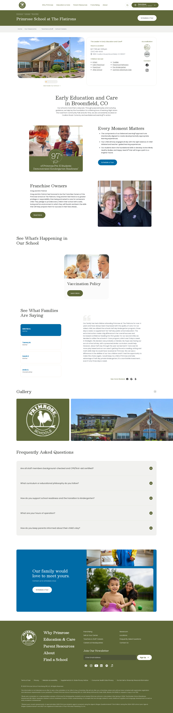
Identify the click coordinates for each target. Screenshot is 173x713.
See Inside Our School (51, 86)
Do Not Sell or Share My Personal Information (133, 680)
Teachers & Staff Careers (93, 639)
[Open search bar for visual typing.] (127, 5)
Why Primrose (56, 632)
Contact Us (124, 643)
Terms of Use (25, 680)
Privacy (36, 680)
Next (86, 58)
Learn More (75, 293)
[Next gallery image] (155, 391)
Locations (123, 635)
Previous (16, 58)
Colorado (27, 14)
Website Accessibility (50, 680)
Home (20, 29)
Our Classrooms (30, 29)
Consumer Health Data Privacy (103, 680)
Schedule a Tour (147, 18)
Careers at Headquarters (93, 643)
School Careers (60, 29)
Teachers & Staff (47, 29)
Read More (38, 215)
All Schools (19, 14)
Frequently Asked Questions (130, 639)
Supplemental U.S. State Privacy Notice (74, 680)
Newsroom (124, 631)
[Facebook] (147, 65)
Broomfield (35, 14)
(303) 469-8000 (97, 51)
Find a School (55, 659)
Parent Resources (58, 646)
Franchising (87, 631)
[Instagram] (147, 70)
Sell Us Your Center (90, 635)
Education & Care (59, 639)
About (49, 653)
